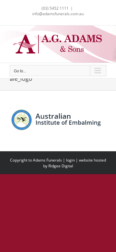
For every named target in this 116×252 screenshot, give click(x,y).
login (70, 160)
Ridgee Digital (60, 166)
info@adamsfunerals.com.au (58, 13)
